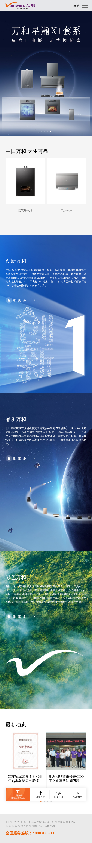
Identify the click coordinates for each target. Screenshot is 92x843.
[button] (41, 131)
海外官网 (26, 825)
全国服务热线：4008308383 (30, 833)
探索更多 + (23, 300)
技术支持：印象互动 (43, 825)
